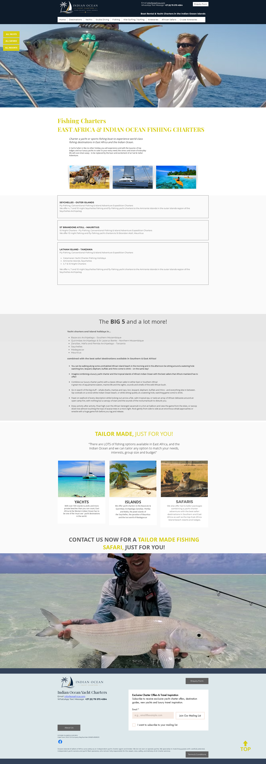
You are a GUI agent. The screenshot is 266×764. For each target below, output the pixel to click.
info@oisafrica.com (156, 3)
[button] (75, 19)
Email (135, 709)
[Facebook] (60, 741)
